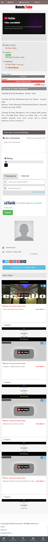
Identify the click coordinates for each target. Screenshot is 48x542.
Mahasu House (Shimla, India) (23, 424)
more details (40, 309)
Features (33, 540)
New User (25, 176)
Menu (11, 2)
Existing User (11, 176)
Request (7, 325)
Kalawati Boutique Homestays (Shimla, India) (23, 481)
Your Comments (12, 138)
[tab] (10, 176)
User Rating (23, 505)
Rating (9, 158)
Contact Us (4, 536)
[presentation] (10, 176)
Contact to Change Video (24, 267)
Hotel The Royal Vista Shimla (23, 309)
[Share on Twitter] (7, 261)
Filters (23, 540)
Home (3, 527)
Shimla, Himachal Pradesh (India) (14, 306)
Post (38, 2)
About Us (4, 530)
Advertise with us (6, 533)
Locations (13, 540)
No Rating (24, 282)
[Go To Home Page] (2, 2)
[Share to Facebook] (3, 261)
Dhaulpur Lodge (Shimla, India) (23, 367)
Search (43, 540)
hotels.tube (19, 524)
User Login (25, 2)
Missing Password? (38, 192)
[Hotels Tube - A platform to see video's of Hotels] (24, 7)
